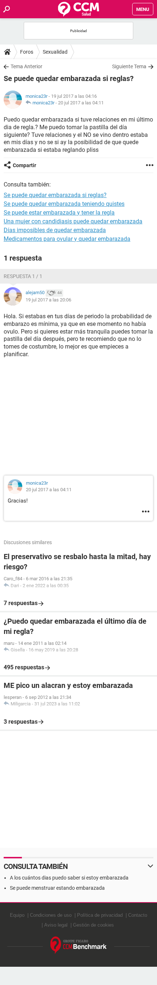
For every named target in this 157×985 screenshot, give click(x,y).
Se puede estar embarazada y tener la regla (59, 212)
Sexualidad (55, 52)
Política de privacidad (100, 915)
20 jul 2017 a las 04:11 (81, 102)
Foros (26, 52)
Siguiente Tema (129, 66)
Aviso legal (56, 925)
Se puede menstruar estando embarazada (57, 888)
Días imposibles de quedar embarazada (55, 230)
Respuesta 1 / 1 (23, 276)
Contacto (137, 915)
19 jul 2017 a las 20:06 (48, 300)
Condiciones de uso (51, 915)
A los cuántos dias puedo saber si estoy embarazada (69, 878)
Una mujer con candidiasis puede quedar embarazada (73, 221)
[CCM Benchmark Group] (78, 945)
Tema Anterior (26, 66)
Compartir (24, 165)
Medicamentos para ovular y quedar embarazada (67, 238)
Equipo (17, 915)
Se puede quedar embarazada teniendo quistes (64, 203)
